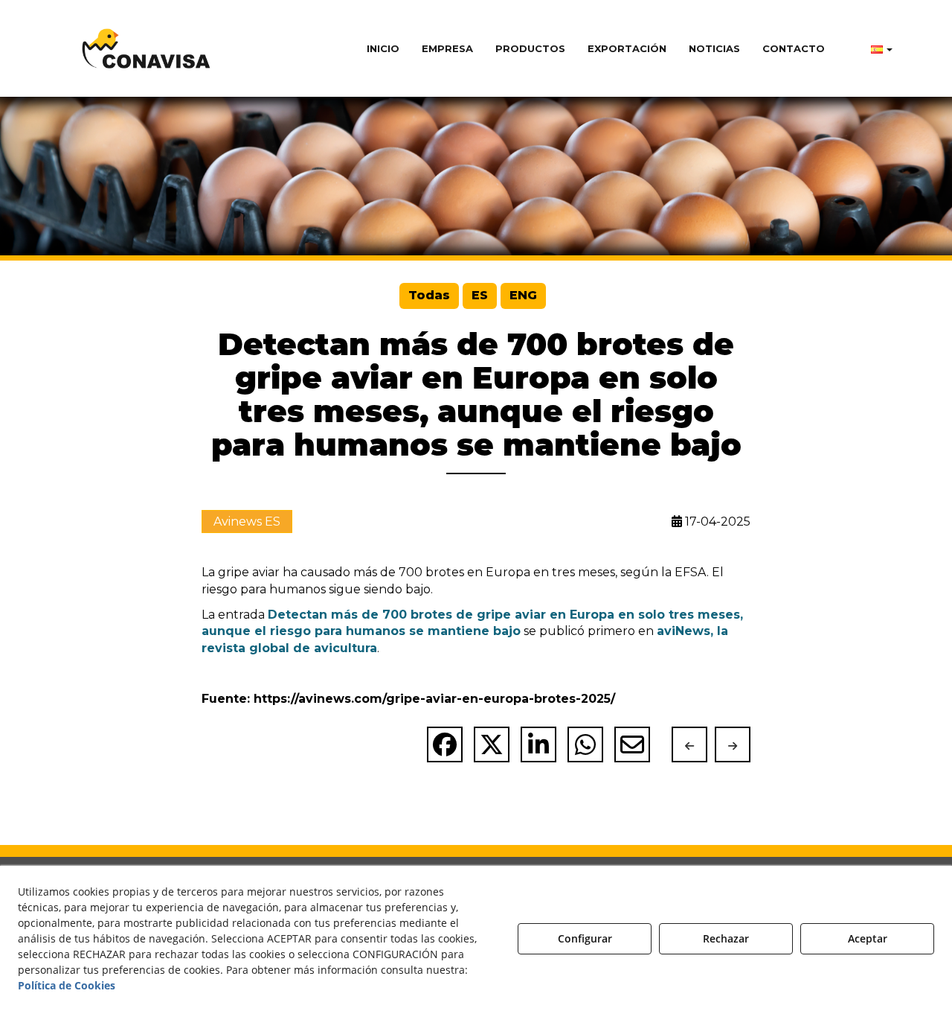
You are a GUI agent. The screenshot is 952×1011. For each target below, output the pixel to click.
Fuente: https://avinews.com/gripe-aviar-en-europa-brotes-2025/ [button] (408, 699)
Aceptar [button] (867, 938)
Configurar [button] (585, 938)
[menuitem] (383, 48)
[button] (146, 48)
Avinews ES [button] (246, 521)
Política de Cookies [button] (66, 985)
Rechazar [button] (726, 938)
